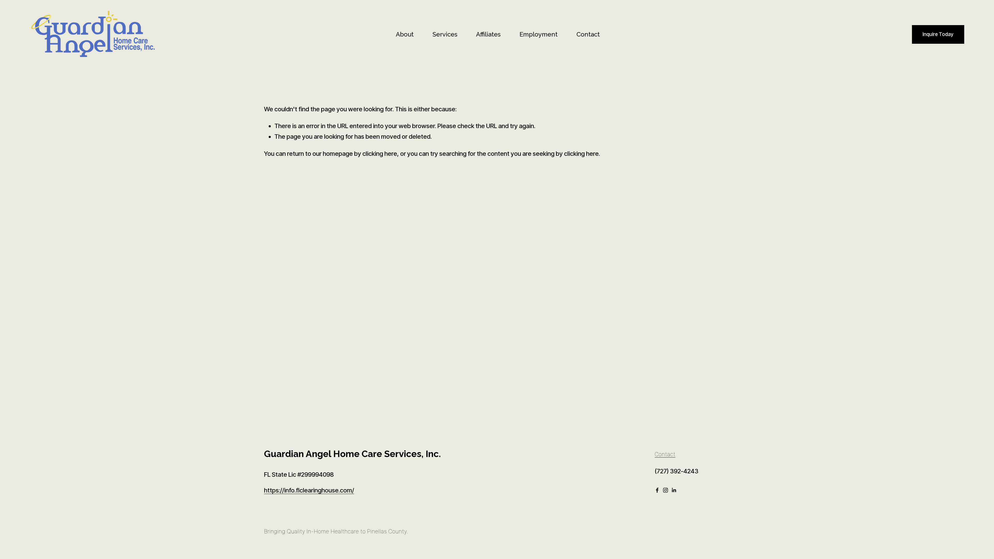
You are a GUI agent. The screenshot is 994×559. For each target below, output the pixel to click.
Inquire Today (938, 34)
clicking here (379, 153)
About (405, 34)
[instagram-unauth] (665, 490)
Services (445, 34)
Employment (539, 34)
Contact (588, 34)
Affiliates (488, 34)
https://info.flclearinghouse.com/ (309, 490)
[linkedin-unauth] (673, 490)
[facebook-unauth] (657, 490)
